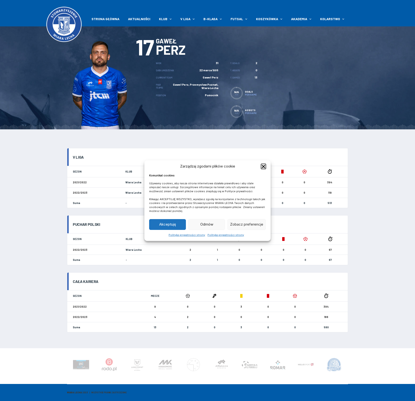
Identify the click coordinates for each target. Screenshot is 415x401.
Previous (68, 366)
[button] (263, 166)
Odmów (206, 224)
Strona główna (105, 19)
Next (347, 366)
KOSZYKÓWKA (267, 19)
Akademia (299, 19)
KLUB (163, 19)
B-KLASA (210, 19)
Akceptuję (167, 224)
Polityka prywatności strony (187, 235)
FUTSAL (237, 19)
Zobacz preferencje (246, 224)
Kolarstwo (330, 19)
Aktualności (139, 19)
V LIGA (185, 19)
